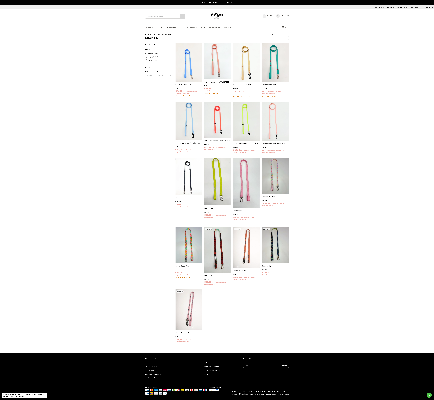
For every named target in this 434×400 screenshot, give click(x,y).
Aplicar (170, 75)
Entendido (21, 396)
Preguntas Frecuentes (188, 27)
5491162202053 (151, 366)
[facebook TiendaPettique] (151, 359)
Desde (147, 71)
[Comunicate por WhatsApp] (429, 395)
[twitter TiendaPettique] (155, 359)
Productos (171, 27)
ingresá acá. (265, 391)
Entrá (269, 15)
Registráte (270, 17)
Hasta (158, 71)
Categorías (149, 27)
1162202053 (149, 370)
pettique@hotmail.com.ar (154, 374)
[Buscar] (182, 16)
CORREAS (163, 34)
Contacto (227, 27)
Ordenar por (276, 35)
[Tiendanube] (240, 394)
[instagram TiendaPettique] (146, 359)
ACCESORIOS (154, 34)
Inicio (161, 27)
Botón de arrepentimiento (277, 391)
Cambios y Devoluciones (210, 27)
